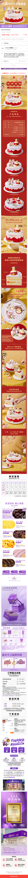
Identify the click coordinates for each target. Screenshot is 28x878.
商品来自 (9, 47)
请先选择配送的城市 (14, 876)
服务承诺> (15, 47)
